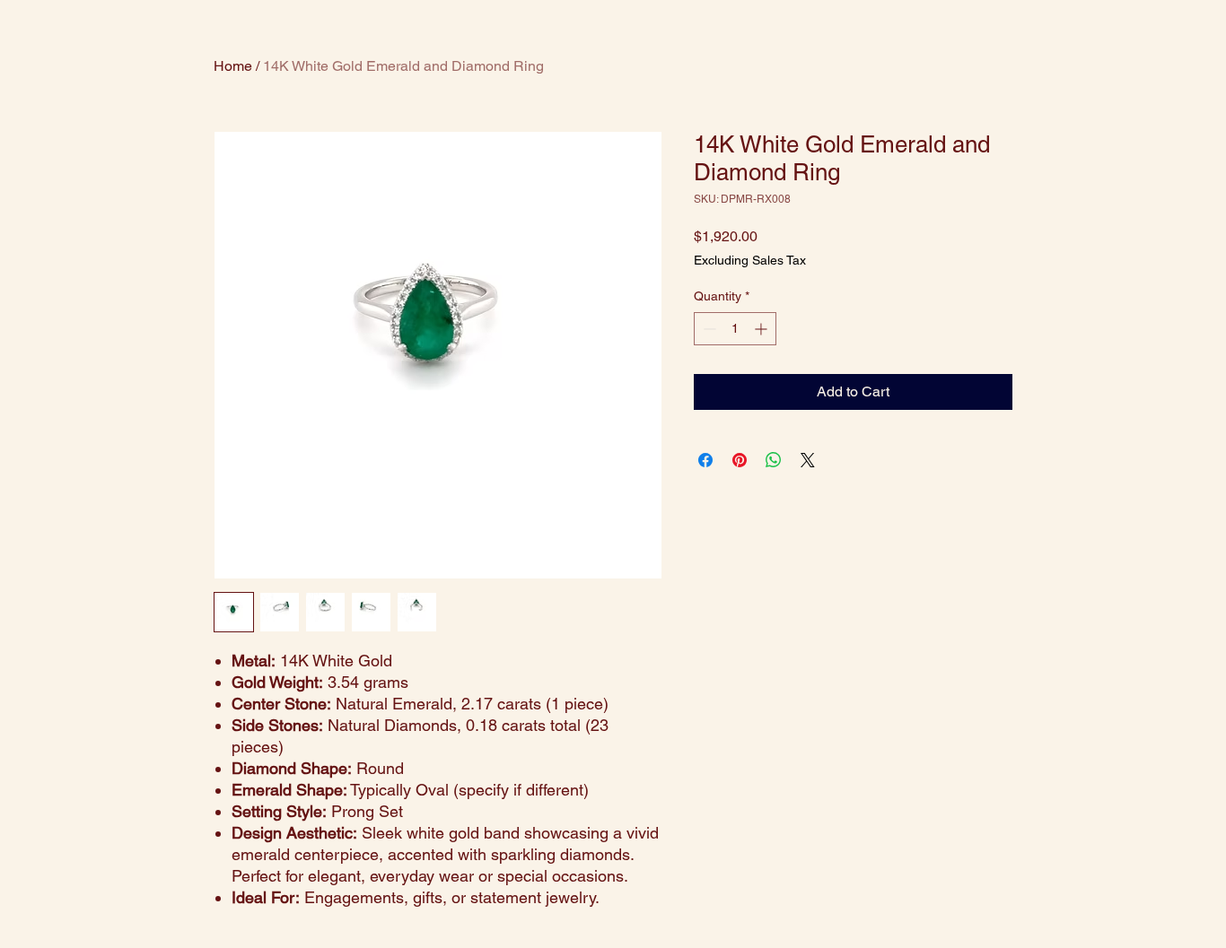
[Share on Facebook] (705, 460)
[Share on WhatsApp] (773, 460)
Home (233, 65)
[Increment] (762, 328)
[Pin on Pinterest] (739, 460)
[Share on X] (808, 460)
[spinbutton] (735, 328)
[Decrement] (707, 328)
